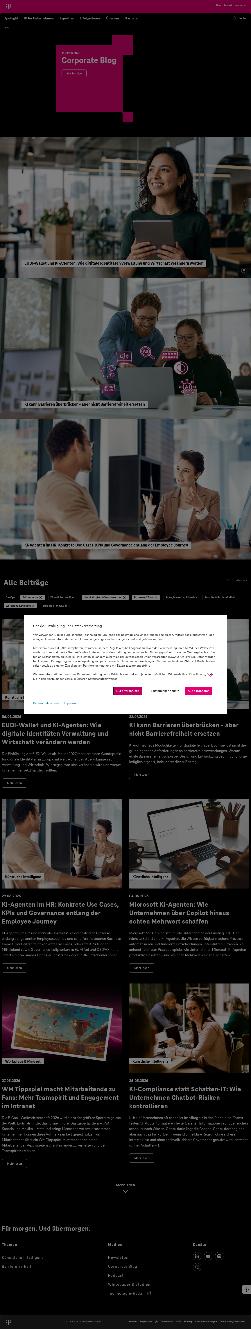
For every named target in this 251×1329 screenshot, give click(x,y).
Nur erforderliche (127, 691)
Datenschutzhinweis (46, 703)
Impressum (71, 703)
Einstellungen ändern (165, 691)
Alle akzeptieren (198, 691)
